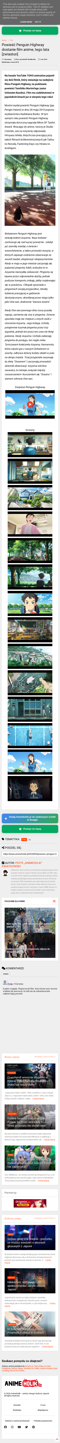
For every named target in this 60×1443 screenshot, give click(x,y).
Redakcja (17, 1410)
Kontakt (17, 1405)
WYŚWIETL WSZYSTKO (44, 1057)
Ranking (10, 1155)
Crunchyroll (11, 1072)
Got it (38, 22)
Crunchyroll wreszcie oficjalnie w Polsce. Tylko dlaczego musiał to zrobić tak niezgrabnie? (27, 1081)
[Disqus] (30, 1014)
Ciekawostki (11, 1324)
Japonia (10, 1234)
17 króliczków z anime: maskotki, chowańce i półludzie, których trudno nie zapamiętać (29, 1163)
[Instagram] (12, 1427)
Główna (4, 40)
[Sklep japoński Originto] (30, 1207)
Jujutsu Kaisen (46, 1368)
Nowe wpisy (12, 1057)
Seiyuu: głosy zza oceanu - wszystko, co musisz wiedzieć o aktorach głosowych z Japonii (29, 1242)
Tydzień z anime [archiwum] (17, 1421)
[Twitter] (26, 1427)
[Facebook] (5, 1427)
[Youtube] (19, 1427)
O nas (42, 1405)
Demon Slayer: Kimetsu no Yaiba (25, 1368)
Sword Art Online (17, 1370)
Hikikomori (11, 1277)
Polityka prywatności (43, 1421)
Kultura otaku (12, 1114)
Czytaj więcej (38, 1098)
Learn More (26, 22)
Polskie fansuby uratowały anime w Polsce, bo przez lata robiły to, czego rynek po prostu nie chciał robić (29, 1122)
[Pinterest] (33, 1427)
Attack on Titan (31, 1366)
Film (11, 40)
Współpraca (43, 1410)
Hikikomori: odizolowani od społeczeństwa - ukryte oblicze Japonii (26, 1285)
